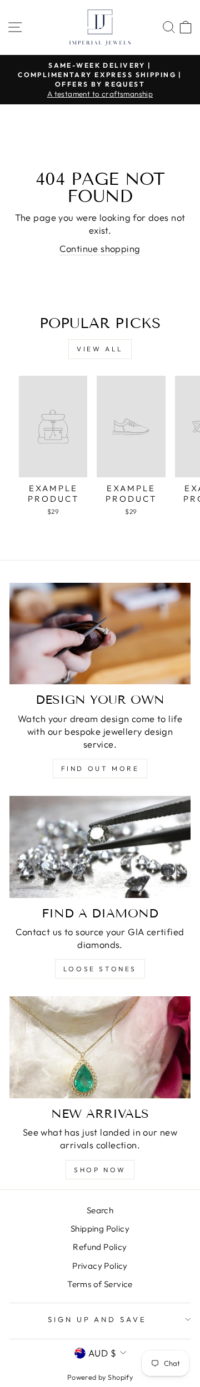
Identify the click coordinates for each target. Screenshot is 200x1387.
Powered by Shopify (100, 1377)
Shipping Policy (100, 1228)
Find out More (100, 768)
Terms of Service (100, 1284)
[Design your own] (100, 633)
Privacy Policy (100, 1265)
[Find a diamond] (100, 846)
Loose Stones (100, 969)
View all (100, 349)
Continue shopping (99, 248)
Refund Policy (100, 1247)
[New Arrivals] (100, 1047)
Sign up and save (97, 1319)
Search (100, 1210)
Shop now (100, 1170)
